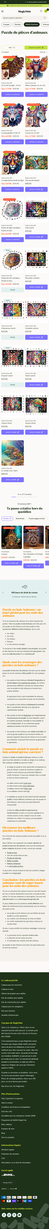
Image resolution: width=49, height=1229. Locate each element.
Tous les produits (7, 1137)
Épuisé (12, 290)
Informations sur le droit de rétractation (16, 1163)
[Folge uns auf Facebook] (3, 1215)
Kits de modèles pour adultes (12, 998)
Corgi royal (27, 783)
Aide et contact (7, 1103)
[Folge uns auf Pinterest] (14, 1215)
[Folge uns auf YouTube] (19, 1215)
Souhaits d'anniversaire (9, 1015)
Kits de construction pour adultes (13, 1002)
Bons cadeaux (6, 1124)
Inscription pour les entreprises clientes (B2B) (18, 1116)
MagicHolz (27, 715)
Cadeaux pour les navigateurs (12, 1006)
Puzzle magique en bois (37, 518)
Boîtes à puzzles (12, 861)
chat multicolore (28, 786)
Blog (3, 1133)
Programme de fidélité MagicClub (13, 1120)
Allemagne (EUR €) (7, 1182)
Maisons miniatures (14, 863)
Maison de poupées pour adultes (13, 993)
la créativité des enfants (27, 683)
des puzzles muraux (16, 866)
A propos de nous (7, 1129)
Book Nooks (20, 518)
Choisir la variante (12, 94)
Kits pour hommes (8, 1011)
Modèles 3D (7, 518)
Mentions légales (7, 1150)
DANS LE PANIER (35, 189)
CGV (3, 1158)
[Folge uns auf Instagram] (9, 1215)
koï (28, 791)
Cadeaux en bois (7, 989)
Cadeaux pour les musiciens (11, 985)
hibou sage (28, 789)
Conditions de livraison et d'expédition (15, 1107)
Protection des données (10, 1154)
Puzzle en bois (12, 853)
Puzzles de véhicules (14, 858)
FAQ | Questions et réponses (12, 1098)
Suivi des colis (6, 1111)
